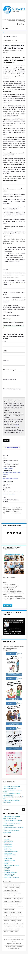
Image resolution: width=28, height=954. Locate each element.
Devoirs (5, 901)
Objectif (12, 923)
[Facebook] (17, 24)
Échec (16, 931)
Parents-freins (8, 846)
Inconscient (6, 920)
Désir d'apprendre (8, 906)
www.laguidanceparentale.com (10, 478)
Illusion (16, 917)
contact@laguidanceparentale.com (14, 945)
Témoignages (7, 319)
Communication (12, 895)
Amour (17, 887)
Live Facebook (8, 853)
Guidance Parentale (10, 860)
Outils (17, 923)
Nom (4, 341)
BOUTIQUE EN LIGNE (10, 855)
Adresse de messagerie (9, 370)
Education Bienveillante (9, 909)
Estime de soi (14, 915)
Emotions (19, 912)
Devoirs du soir (8, 843)
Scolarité (11, 928)
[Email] (24, 24)
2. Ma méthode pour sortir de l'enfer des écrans (12, 629)
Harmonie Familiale (8, 917)
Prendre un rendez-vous (11, 872)
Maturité (13, 920)
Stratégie (6, 931)
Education (5, 474)
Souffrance (17, 928)
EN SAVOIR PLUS (7, 605)
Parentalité (7, 867)
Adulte (5, 887)
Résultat (21, 926)
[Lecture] (6, 620)
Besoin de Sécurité (17, 893)
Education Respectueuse (9, 912)
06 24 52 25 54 (13, 943)
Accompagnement (7, 472)
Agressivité (11, 887)
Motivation (19, 920)
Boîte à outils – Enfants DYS (12, 877)
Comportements (17, 472)
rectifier (17, 424)
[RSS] (22, 24)
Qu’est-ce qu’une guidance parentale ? (13, 322)
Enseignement (8, 858)
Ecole (15, 906)
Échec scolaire (8, 844)
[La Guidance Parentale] (14, 14)
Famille (20, 915)
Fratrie (6, 863)
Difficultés (11, 901)
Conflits (21, 898)
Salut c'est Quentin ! (10, 874)
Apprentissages (9, 841)
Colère (5, 895)
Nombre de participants (9, 379)
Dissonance (17, 901)
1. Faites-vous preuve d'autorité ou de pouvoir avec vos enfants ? (12, 628)
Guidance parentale (8, 468)
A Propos (7, 839)
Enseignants (6, 915)
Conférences (8, 856)
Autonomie (14, 890)
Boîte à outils (8, 849)
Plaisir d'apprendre (8, 926)
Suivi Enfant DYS (9, 875)
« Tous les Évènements (10, 37)
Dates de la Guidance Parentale (12, 389)
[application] (14, 620)
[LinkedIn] (20, 24)
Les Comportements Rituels (12, 865)
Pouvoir (15, 926)
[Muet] (18, 620)
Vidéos (11, 931)
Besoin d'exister (7, 893)
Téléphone (6, 360)
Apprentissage (7, 890)
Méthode (6, 923)
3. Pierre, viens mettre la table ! (12, 631)
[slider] (21, 620)
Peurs (21, 923)
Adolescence (8, 862)
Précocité (7, 848)
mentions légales (10, 946)
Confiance (7, 870)
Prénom (5, 351)
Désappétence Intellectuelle (10, 904)
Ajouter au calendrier (12, 447)
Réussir (5, 928)
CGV (18, 948)
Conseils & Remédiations (11, 851)
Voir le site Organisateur (9, 494)
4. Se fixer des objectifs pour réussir (12, 633)
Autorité (7, 869)
